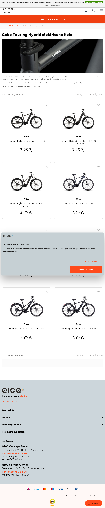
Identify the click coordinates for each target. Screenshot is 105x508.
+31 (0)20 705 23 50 (14, 453)
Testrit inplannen (49, 19)
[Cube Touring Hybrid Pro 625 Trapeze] (26, 306)
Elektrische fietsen (15, 26)
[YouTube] (12, 401)
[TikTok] (16, 401)
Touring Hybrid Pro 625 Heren (78, 328)
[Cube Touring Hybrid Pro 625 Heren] (78, 306)
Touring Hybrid (37, 26)
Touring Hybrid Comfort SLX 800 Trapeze (27, 204)
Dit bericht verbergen (94, 2)
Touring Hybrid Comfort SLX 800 (27, 141)
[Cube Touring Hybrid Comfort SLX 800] (26, 119)
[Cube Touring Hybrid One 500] (78, 181)
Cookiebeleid (72, 496)
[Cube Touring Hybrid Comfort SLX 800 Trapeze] (26, 181)
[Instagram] (7, 401)
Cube (27, 26)
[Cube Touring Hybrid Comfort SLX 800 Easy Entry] (78, 119)
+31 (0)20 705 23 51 (14, 472)
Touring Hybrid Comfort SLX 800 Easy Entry (78, 142)
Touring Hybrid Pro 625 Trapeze (26, 328)
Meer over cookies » (52, 5)
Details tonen (91, 262)
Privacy (62, 496)
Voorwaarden (52, 496)
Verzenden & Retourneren (91, 496)
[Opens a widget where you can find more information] (93, 503)
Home (4, 26)
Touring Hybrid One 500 (78, 203)
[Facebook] (3, 401)
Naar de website (85, 270)
